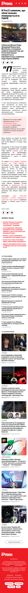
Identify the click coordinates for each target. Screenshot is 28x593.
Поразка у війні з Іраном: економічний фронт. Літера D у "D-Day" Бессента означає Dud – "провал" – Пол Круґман (13, 462)
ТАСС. (3, 85)
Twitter (11, 586)
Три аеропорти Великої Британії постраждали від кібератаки (12, 282)
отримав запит (17, 151)
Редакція (10, 575)
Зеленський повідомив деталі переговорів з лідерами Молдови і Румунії (13, 275)
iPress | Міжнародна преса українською (11, 123)
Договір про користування (14, 579)
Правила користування (14, 577)
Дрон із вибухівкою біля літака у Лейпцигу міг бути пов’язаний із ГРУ (14, 245)
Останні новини (6, 256)
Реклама (18, 575)
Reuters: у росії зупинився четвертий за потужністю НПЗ (14, 236)
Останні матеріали (7, 331)
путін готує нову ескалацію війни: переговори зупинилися (14, 240)
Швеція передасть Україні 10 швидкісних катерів (11, 301)
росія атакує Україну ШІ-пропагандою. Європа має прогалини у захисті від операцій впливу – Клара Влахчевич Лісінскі (11, 530)
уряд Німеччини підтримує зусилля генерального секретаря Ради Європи (14, 197)
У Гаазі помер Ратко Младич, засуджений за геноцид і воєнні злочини (12, 323)
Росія (3, 208)
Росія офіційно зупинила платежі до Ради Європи (14, 162)
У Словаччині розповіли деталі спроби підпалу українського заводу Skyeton (12, 308)
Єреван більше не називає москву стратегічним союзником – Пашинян (12, 223)
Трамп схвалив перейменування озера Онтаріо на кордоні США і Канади (12, 268)
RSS (18, 586)
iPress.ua (12, 565)
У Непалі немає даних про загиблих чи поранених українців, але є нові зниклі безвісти (14, 260)
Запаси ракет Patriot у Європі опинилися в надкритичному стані (13, 295)
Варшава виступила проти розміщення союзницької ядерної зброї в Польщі (13, 289)
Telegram (19, 583)
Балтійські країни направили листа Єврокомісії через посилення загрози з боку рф (13, 316)
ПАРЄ (7, 208)
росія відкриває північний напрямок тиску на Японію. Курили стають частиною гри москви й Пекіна (14, 230)
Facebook (9, 583)
